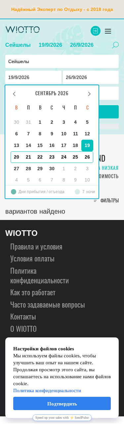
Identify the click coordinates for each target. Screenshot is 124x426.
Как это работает (33, 293)
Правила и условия (36, 247)
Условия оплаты (32, 259)
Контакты (23, 317)
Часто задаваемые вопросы (47, 305)
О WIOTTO (23, 329)
